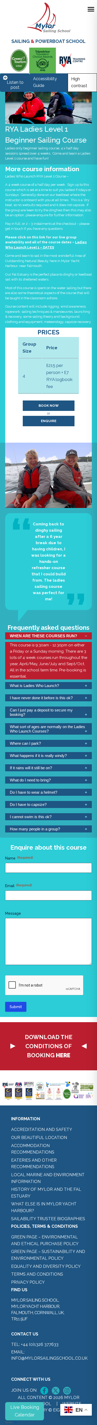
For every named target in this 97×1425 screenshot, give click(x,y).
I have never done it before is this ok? (41, 698)
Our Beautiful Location (39, 1137)
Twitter (55, 1391)
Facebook (44, 1391)
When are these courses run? (43, 636)
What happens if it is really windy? (38, 755)
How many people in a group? (35, 829)
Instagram (67, 1391)
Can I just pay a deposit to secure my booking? (41, 712)
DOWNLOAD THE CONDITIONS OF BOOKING (48, 1046)
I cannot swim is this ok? (30, 817)
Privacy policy (28, 1282)
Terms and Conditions (37, 1274)
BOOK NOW (49, 406)
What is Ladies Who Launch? (34, 685)
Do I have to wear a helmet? (33, 792)
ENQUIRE (48, 421)
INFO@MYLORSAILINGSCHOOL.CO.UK (49, 1358)
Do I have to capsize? (28, 804)
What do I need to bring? (30, 780)
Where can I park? (25, 743)
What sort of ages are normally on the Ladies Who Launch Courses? (47, 728)
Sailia (8, 1422)
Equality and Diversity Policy (46, 1266)
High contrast (79, 82)
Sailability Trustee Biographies (48, 1218)
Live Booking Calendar (24, 1410)
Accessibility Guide (45, 82)
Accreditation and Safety (41, 1129)
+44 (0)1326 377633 (39, 1344)
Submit (16, 1007)
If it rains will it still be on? (31, 768)
